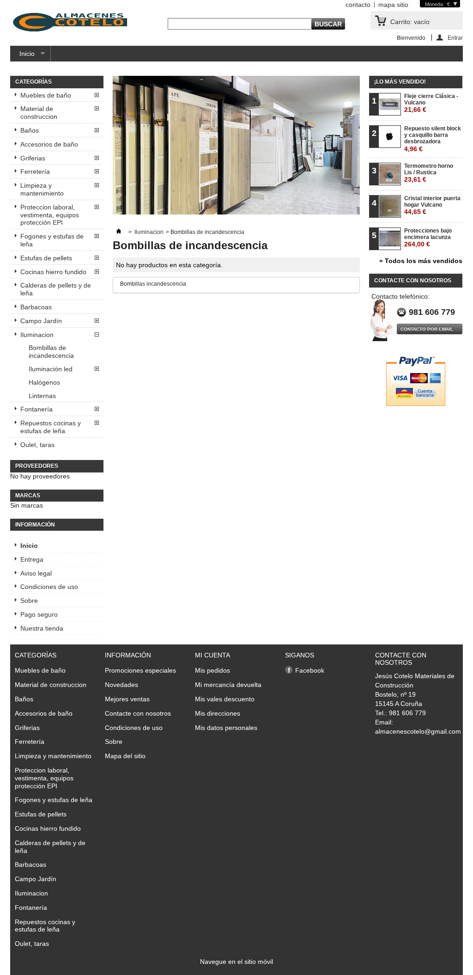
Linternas (42, 395)
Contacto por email (426, 328)
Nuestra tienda (41, 628)
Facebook (309, 670)
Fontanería (36, 409)
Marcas (27, 495)
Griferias (32, 158)
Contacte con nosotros (138, 713)
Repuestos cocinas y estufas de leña (50, 427)
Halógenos (44, 382)
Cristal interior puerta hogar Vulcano (432, 205)
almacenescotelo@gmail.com (418, 731)
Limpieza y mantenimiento (42, 189)
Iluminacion (37, 334)
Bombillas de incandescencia (51, 351)
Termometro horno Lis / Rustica (428, 173)
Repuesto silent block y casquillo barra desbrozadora (432, 139)
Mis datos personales (226, 727)
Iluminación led (51, 369)
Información (35, 524)
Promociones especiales (140, 670)
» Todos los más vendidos (420, 260)
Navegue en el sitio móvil (236, 961)
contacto (358, 4)
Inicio (22, 55)
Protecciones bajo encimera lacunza (428, 237)
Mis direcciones (217, 713)
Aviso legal (36, 573)
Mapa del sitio (125, 756)
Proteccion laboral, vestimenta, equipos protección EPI (49, 215)
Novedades (121, 684)
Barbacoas (36, 307)
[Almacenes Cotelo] (70, 23)
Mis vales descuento (225, 699)
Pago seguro (39, 614)
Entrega (31, 559)
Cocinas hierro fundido (53, 272)
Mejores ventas (127, 699)
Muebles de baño (45, 95)
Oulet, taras (37, 444)
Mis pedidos (212, 670)
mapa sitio (393, 4)
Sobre (29, 600)
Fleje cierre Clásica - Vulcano (431, 103)
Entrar (455, 38)
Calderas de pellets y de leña (55, 289)
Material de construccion (38, 112)
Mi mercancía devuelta (228, 684)
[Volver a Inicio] (119, 232)
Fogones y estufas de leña (52, 240)
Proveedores (36, 466)
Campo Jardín (41, 321)
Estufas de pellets (46, 258)
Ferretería (35, 171)
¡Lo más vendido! (400, 82)
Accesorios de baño (49, 144)
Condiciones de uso (49, 586)
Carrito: (410, 21)
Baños (29, 130)
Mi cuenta (212, 655)
